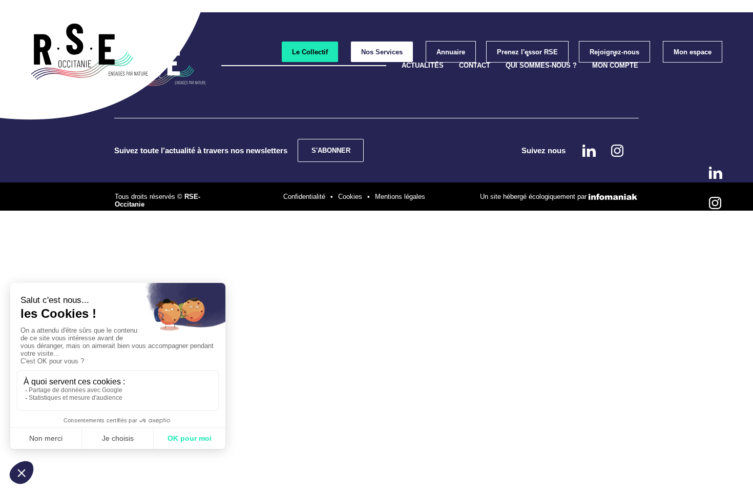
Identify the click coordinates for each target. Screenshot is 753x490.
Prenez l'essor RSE (527, 52)
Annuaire (450, 52)
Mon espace (693, 52)
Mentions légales (400, 196)
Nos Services (382, 52)
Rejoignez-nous (614, 52)
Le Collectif (310, 52)
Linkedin (715, 173)
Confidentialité (304, 196)
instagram (715, 203)
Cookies (350, 196)
